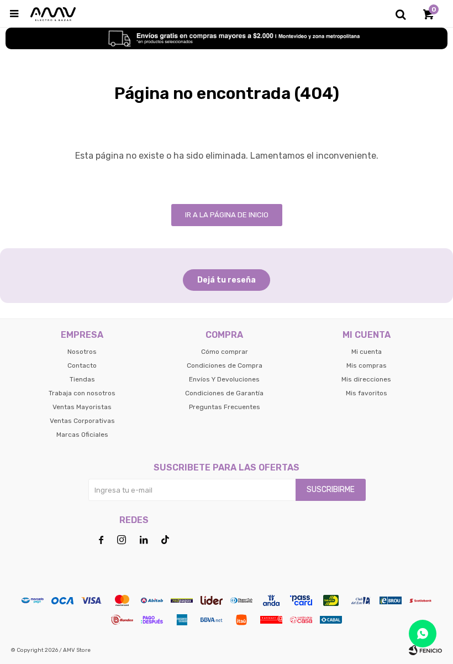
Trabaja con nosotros (82, 393)
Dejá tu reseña (226, 280)
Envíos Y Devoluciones (224, 379)
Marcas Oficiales (82, 434)
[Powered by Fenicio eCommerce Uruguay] (425, 650)
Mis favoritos (366, 393)
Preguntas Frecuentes (224, 407)
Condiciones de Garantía (224, 393)
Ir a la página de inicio (226, 215)
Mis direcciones (366, 379)
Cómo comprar (224, 351)
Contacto (82, 365)
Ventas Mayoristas (82, 407)
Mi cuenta (366, 351)
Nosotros (82, 351)
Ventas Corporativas (82, 421)
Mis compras (366, 365)
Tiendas (82, 379)
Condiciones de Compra (224, 365)
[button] (400, 14)
